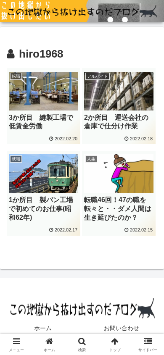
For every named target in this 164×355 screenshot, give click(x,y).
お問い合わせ (121, 328)
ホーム (43, 328)
